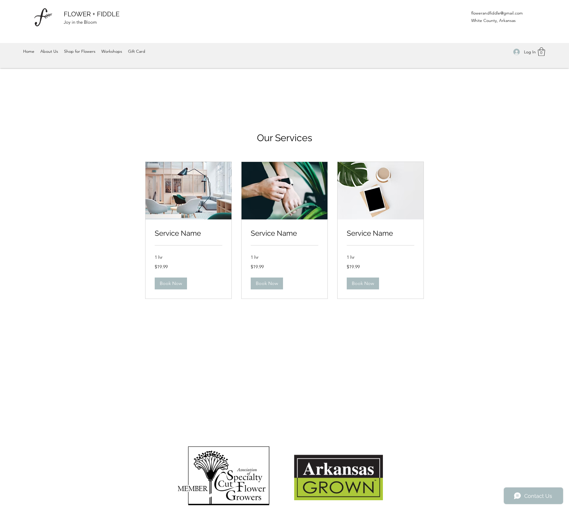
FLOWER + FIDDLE (91, 14)
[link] (188, 233)
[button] (541, 51)
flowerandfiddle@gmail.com (497, 13)
